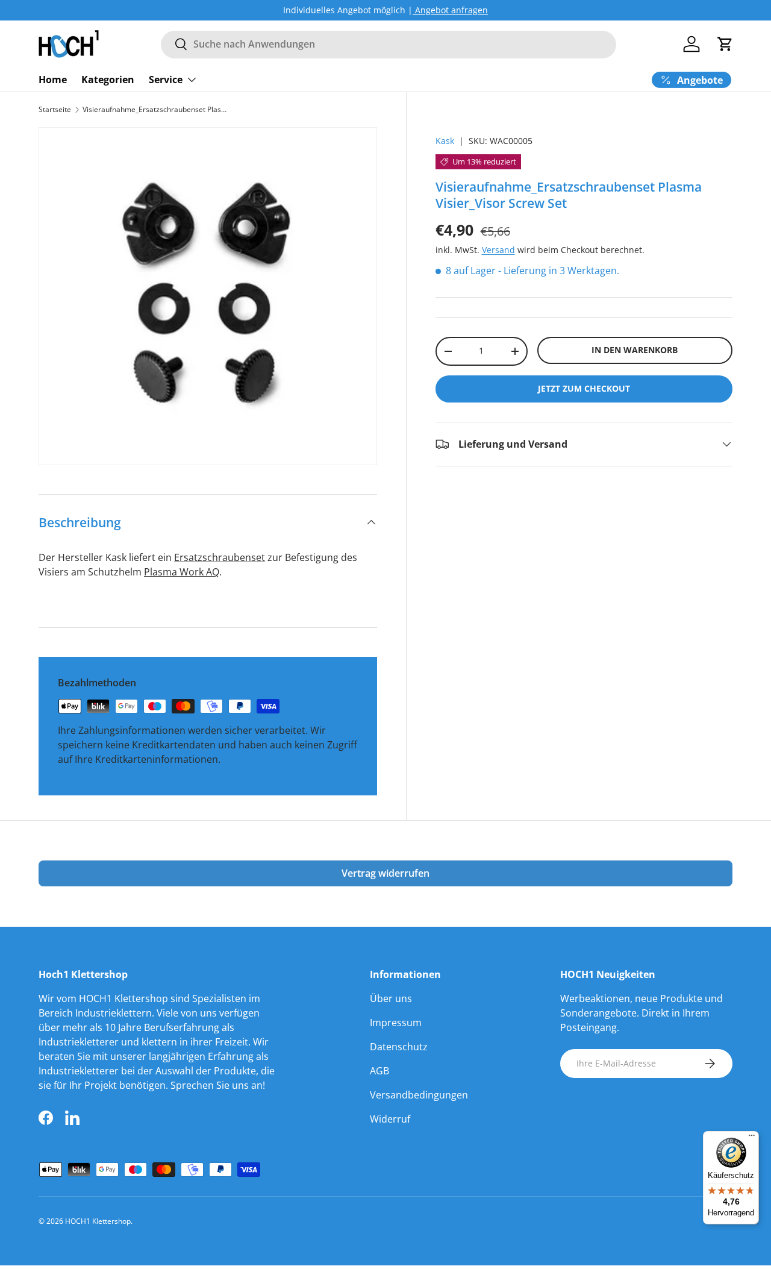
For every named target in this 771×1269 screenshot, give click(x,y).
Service (166, 79)
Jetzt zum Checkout (584, 388)
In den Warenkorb (635, 350)
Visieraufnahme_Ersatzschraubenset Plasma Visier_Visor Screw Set (155, 109)
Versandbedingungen (419, 1094)
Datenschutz (399, 1046)
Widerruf (390, 1119)
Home (53, 79)
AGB (379, 1070)
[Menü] (751, 1138)
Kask (444, 140)
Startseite (55, 109)
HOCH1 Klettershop (98, 1221)
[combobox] (388, 44)
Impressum (396, 1022)
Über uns (391, 998)
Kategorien (107, 79)
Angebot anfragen (450, 10)
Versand (498, 249)
